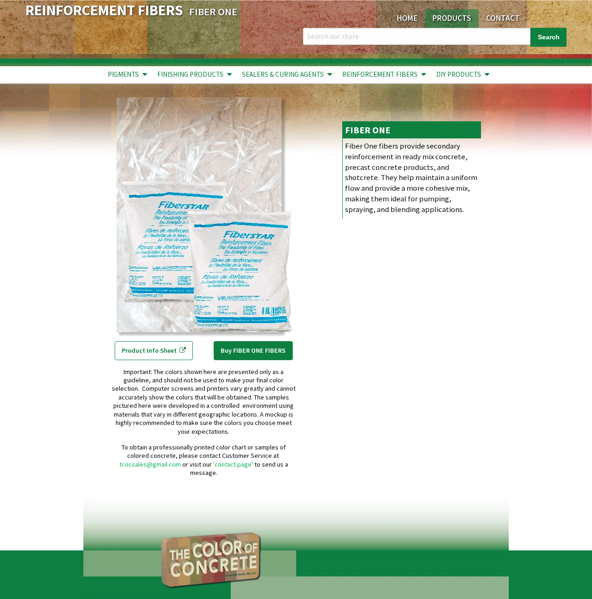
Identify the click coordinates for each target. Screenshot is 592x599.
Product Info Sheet (150, 350)
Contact (503, 18)
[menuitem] (125, 74)
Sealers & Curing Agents (283, 74)
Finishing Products (190, 74)
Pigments (123, 74)
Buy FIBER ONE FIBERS (253, 350)
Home (407, 18)
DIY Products (458, 74)
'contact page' (233, 464)
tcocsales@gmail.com (150, 464)
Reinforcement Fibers (380, 74)
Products (451, 18)
